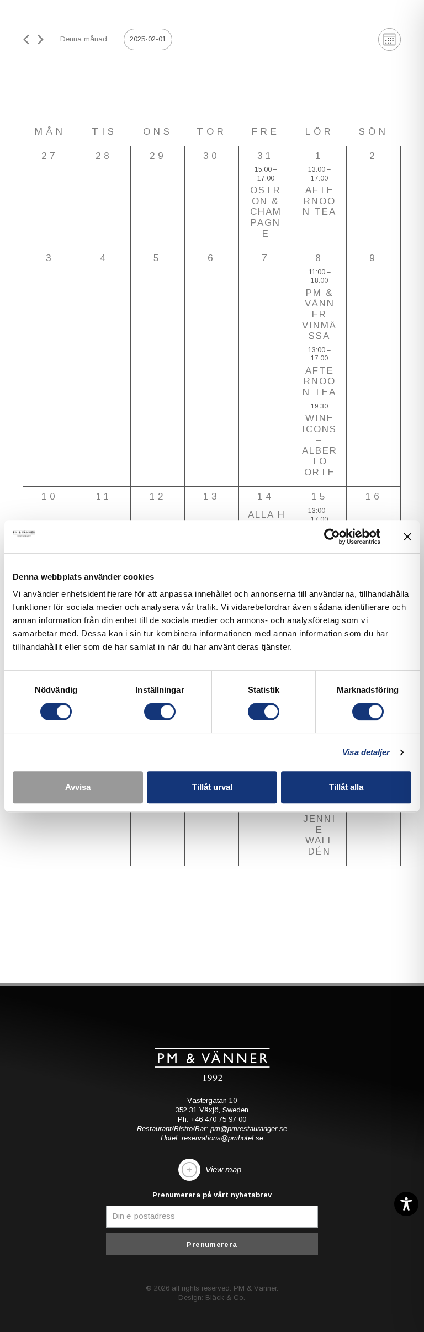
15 (319, 496)
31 (265, 156)
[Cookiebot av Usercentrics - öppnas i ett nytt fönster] (332, 536)
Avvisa (78, 787)
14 (265, 496)
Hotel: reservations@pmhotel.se (212, 1138)
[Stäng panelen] (407, 536)
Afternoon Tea (319, 201)
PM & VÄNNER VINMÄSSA (319, 314)
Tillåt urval (212, 787)
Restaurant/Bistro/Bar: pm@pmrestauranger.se (212, 1128)
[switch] (160, 711)
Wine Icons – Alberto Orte (319, 445)
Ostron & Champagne (266, 211)
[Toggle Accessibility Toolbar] (406, 1204)
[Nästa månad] (41, 39)
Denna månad (83, 39)
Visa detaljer (366, 752)
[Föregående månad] (26, 39)
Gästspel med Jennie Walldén (319, 819)
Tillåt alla (346, 787)
